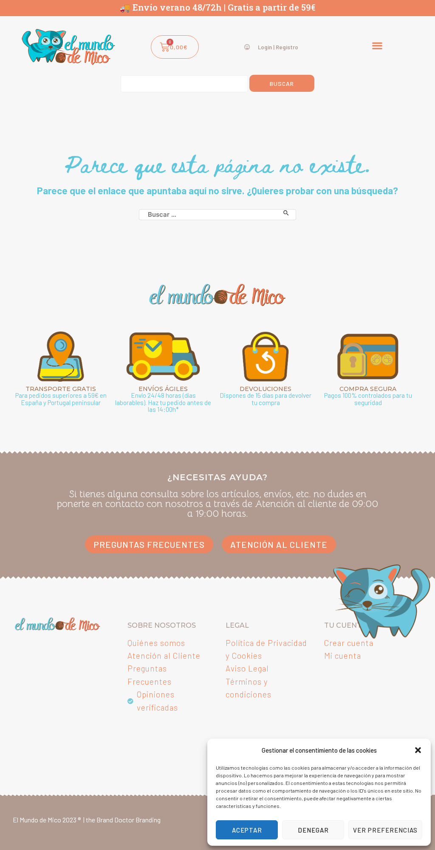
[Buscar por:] (217, 212)
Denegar (313, 830)
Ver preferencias (385, 830)
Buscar (282, 83)
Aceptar (247, 830)
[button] (418, 750)
